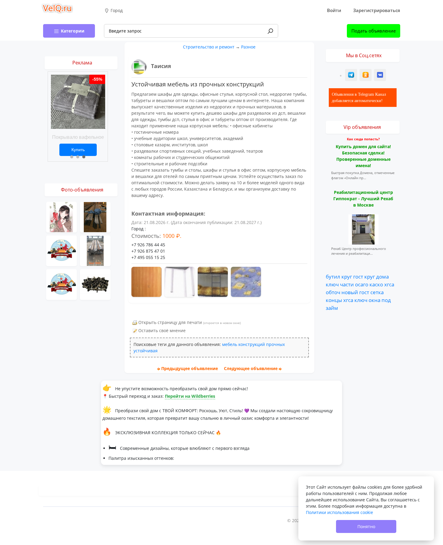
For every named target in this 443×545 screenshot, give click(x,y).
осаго (361, 284)
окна (374, 300)
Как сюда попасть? (363, 139)
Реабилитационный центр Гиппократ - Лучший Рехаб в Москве (363, 198)
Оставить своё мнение (162, 330)
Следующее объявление (251, 368)
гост (358, 276)
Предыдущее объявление (189, 368)
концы (334, 300)
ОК (366, 76)
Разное (248, 47)
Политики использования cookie (339, 512)
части (347, 284)
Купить (78, 149)
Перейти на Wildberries (190, 396)
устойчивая (146, 350)
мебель (229, 344)
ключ (332, 284)
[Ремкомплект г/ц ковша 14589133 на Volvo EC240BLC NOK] (61, 250)
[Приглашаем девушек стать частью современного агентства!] (61, 217)
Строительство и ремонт (208, 47)
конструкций (251, 344)
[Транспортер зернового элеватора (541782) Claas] (95, 284)
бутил (333, 276)
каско (376, 284)
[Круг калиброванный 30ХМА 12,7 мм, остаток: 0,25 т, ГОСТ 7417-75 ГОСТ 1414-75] (95, 217)
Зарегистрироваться (376, 10)
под (386, 300)
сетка (377, 292)
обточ (333, 292)
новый (349, 292)
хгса (389, 284)
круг (346, 276)
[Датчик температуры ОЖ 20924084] (61, 284)
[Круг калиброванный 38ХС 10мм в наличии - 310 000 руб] (95, 250)
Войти (334, 10)
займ (332, 307)
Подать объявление (373, 31)
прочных (275, 344)
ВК (380, 76)
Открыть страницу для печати (170, 322)
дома (382, 276)
